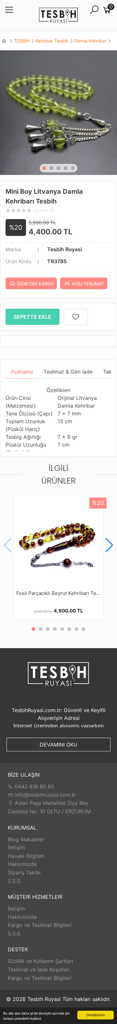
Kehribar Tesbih (51, 40)
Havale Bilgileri (26, 856)
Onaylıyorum (95, 1014)
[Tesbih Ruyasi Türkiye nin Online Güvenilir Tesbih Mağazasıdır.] (58, 16)
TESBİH (22, 40)
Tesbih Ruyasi (64, 249)
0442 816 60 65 (33, 786)
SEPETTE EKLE (32, 317)
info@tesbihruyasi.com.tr (45, 795)
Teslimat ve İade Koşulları (39, 969)
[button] (44, 168)
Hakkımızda (22, 864)
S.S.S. (14, 881)
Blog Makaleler (26, 839)
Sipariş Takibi (24, 872)
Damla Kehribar (90, 40)
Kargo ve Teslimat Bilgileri (40, 925)
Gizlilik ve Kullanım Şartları (40, 961)
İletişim (16, 847)
